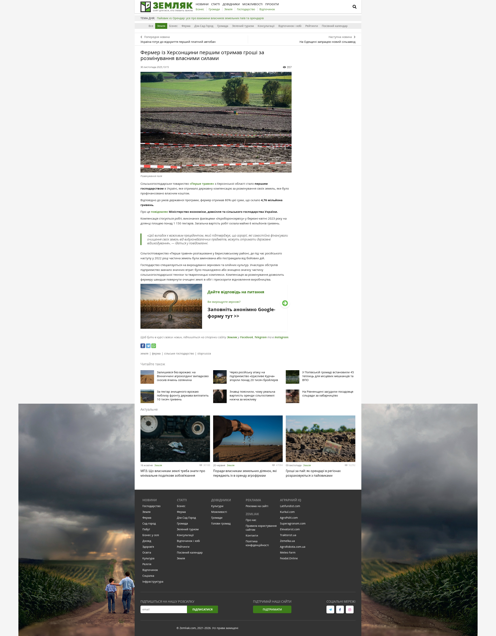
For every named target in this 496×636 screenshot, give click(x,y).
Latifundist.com (290, 506)
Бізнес (173, 26)
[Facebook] (142, 345)
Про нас (251, 520)
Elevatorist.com (290, 529)
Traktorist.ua (288, 535)
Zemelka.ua (287, 541)
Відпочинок (150, 570)
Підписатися (202, 609)
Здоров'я (148, 546)
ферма (156, 353)
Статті (182, 500)
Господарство (151, 506)
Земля (161, 26)
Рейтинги (311, 26)
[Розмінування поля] (216, 122)
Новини (149, 500)
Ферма (186, 26)
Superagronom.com (293, 523)
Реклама (253, 500)
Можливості (219, 512)
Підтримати (272, 609)
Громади (216, 517)
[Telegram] (148, 345)
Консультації (266, 26)
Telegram (260, 337)
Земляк (232, 337)
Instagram (281, 337)
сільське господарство (179, 353)
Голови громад (221, 523)
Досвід (146, 541)
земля (144, 353)
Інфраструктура (152, 581)
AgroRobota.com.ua (292, 546)
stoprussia (204, 353)
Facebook (246, 337)
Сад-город (149, 523)
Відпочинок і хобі (289, 26)
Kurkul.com (287, 512)
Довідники (221, 500)
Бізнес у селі (150, 535)
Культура (148, 558)
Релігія (146, 564)
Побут (146, 529)
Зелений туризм (243, 26)
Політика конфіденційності (257, 543)
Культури (217, 506)
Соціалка (148, 576)
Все (151, 26)
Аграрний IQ (290, 500)
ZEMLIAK (252, 514)
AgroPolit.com (289, 517)
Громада (222, 26)
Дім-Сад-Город (203, 26)
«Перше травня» (202, 184)
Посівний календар (335, 26)
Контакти (252, 535)
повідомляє (160, 212)
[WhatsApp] (153, 345)
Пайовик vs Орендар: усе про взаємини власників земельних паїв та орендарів (210, 18)
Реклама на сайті (257, 506)
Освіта (146, 552)
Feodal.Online (289, 558)
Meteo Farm (287, 552)
